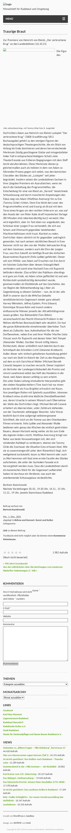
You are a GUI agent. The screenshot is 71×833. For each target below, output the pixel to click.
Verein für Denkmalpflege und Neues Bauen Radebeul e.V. (32, 734)
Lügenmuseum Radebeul (15, 718)
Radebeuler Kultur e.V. (14, 726)
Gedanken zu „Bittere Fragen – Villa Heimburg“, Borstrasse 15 (34, 748)
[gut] (16, 552)
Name (35, 590)
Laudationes (9, 804)
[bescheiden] (8, 552)
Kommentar (9, 624)
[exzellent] (20, 552)
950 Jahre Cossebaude (15, 563)
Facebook (8, 710)
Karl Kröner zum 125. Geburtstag (19, 774)
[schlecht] (5, 552)
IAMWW (18, 823)
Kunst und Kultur (44, 520)
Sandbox (30, 816)
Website (7, 616)
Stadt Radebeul (11, 730)
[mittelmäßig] (12, 552)
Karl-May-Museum (12, 714)
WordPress (18, 816)
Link (5, 530)
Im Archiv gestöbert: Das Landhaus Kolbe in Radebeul (30, 790)
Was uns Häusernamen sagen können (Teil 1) (25, 755)
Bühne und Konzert (24, 520)
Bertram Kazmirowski (14, 509)
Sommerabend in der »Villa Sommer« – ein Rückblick (29, 767)
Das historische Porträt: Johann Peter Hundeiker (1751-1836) (33, 782)
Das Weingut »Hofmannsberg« (18, 778)
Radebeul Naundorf (13, 722)
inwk (28, 823)
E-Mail (6, 608)
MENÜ (9, 19)
